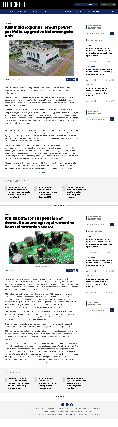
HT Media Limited (70, 414)
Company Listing (95, 408)
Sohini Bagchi (91, 80)
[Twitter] (70, 79)
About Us (36, 408)
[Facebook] (67, 79)
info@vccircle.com (99, 414)
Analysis (68, 12)
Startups (21, 12)
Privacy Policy (68, 408)
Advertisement (51, 408)
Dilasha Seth (9, 271)
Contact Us (60, 408)
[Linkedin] (73, 79)
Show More (41, 173)
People (78, 12)
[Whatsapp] (77, 79)
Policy (57, 12)
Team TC (8, 79)
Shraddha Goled (92, 61)
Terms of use (77, 408)
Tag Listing (86, 408)
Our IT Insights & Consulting (86, 4)
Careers (43, 408)
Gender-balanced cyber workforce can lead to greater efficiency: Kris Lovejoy (97, 92)
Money (33, 12)
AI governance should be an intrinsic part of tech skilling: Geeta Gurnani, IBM (99, 71)
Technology (7, 12)
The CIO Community (94, 12)
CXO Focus (46, 12)
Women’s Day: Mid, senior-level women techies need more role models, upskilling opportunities (99, 52)
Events (112, 12)
